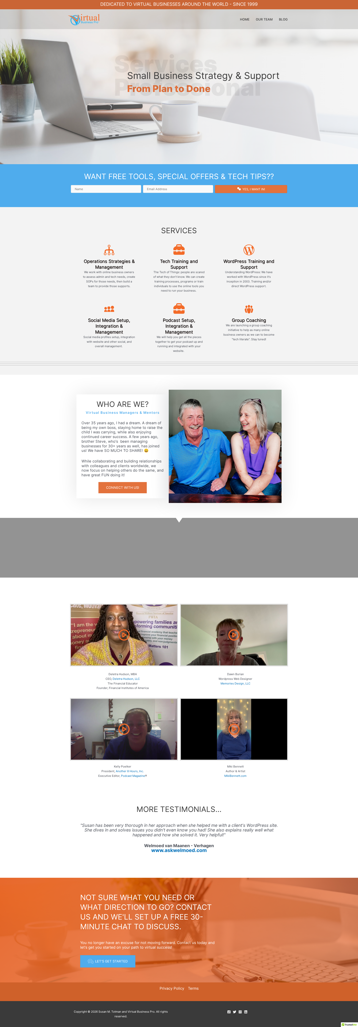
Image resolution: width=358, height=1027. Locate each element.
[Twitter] (234, 1012)
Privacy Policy (172, 988)
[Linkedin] (245, 1012)
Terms (193, 988)
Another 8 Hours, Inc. (130, 771)
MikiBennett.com (235, 776)
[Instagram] (240, 1012)
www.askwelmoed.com (179, 850)
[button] (251, 189)
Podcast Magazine (133, 776)
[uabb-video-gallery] (124, 635)
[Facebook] (229, 1012)
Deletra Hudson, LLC (126, 679)
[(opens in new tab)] (207, 547)
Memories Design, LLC (235, 683)
